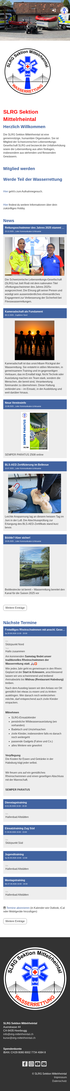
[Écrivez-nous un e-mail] (44, 1065)
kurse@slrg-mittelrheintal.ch (19, 1038)
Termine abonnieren (18, 907)
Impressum (60, 1077)
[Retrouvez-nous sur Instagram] (31, 1065)
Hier (5, 191)
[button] (35, 711)
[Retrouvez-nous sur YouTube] (37, 1065)
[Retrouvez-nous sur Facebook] (25, 1065)
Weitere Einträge (15, 607)
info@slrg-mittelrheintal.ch (18, 1034)
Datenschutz (59, 1081)
